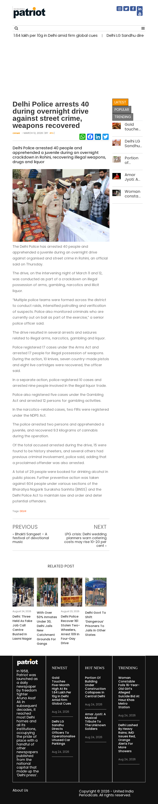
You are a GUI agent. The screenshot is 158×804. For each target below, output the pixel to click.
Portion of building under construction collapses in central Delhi (134, 160)
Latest (120, 102)
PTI (51, 133)
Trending (122, 116)
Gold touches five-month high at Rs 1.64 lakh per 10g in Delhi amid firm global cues (133, 126)
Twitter (124, 10)
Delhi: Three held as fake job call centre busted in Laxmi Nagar (22, 627)
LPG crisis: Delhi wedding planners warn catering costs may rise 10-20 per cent (85, 540)
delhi (23, 511)
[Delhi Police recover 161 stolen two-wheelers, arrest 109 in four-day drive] (71, 593)
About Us (20, 790)
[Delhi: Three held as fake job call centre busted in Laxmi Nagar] (23, 593)
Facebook (131, 10)
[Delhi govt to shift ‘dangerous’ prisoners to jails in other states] (96, 593)
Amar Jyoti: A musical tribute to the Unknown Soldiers (133, 177)
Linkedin (137, 10)
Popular (121, 109)
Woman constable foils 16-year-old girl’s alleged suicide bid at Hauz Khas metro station (134, 193)
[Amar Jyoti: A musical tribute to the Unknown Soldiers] (116, 175)
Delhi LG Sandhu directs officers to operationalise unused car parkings (134, 143)
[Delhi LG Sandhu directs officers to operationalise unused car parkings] (116, 142)
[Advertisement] (78, 67)
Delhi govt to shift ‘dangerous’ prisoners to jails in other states (95, 623)
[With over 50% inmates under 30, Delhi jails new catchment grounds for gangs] (47, 593)
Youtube (137, 15)
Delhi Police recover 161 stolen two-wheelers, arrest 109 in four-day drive (70, 629)
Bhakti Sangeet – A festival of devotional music (31, 538)
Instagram (117, 10)
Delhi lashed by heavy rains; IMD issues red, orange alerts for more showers (128, 738)
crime (16, 133)
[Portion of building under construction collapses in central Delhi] (116, 159)
